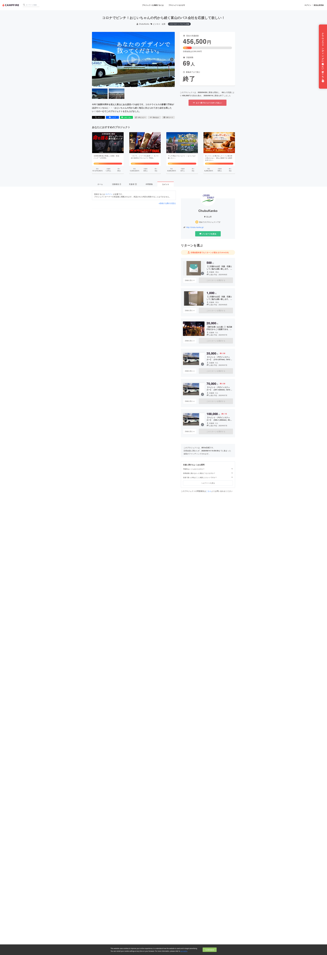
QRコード (169, 117)
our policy (183, 951)
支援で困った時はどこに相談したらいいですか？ (200, 477)
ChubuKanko (144, 24)
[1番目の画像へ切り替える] (100, 94)
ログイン (308, 5)
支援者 (133, 184)
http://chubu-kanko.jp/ (195, 227)
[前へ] (95, 59)
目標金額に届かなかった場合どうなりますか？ (199, 473)
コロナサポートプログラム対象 (179, 24)
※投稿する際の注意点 (167, 203)
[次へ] (172, 59)
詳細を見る (189, 280)
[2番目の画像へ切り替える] (116, 94)
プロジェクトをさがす (176, 5)
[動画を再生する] (133, 59)
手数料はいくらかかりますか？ (194, 469)
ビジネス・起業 (159, 24)
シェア (113, 117)
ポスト (99, 117)
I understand (209, 950)
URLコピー (142, 117)
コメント (165, 184)
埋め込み (156, 117)
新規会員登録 (319, 5)
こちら (208, 491)
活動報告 (116, 184)
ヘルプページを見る (208, 483)
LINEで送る (128, 117)
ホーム (100, 184)
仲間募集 (149, 184)
